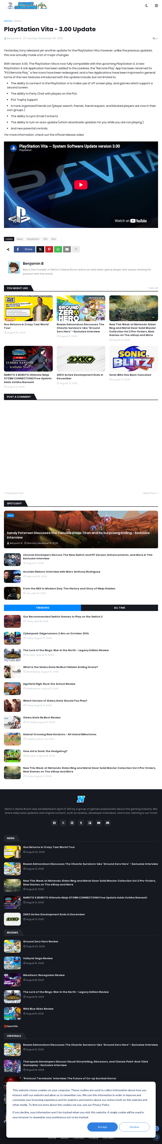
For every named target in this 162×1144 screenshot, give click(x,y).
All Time (119, 608)
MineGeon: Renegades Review (44, 975)
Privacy (93, 1138)
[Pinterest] (49, 249)
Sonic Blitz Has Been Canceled (130, 375)
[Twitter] (40, 249)
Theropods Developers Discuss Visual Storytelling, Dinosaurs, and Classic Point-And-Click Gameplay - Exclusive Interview (85, 1063)
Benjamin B (33, 263)
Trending (42, 608)
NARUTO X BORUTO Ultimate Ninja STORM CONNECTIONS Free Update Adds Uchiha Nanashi (28, 378)
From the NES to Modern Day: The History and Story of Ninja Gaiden (69, 588)
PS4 (45, 239)
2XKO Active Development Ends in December (80, 376)
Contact (78, 1138)
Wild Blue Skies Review (38, 1009)
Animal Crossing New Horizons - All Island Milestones (59, 734)
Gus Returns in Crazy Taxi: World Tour (26, 326)
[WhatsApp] (58, 249)
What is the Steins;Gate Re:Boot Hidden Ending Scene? (60, 667)
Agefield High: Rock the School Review (49, 684)
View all (153, 288)
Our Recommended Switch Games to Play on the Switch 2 (63, 616)
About (65, 1138)
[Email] (67, 249)
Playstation (33, 239)
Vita (53, 239)
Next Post (149, 493)
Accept (102, 1127)
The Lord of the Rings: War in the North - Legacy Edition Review (66, 650)
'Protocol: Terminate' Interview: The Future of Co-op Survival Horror (69, 1078)
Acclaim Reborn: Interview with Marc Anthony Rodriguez (61, 572)
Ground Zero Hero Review (40, 941)
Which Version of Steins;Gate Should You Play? (55, 701)
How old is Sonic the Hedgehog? (45, 751)
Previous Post (15, 493)
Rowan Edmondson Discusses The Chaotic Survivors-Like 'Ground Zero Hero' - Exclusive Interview (80, 328)
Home (8, 21)
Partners (108, 1138)
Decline (134, 1127)
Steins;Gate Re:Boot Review (41, 717)
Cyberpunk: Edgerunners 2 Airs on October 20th (56, 633)
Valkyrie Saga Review (38, 958)
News (17, 21)
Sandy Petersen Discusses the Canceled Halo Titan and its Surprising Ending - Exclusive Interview (78, 535)
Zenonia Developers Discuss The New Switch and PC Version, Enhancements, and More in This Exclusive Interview (88, 556)
